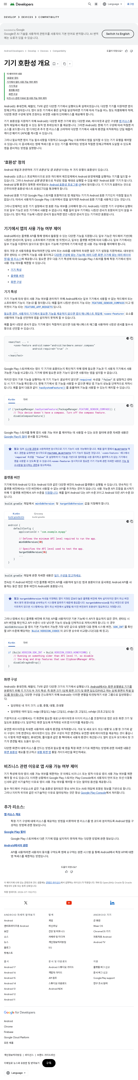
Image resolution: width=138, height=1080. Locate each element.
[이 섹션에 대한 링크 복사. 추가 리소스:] (28, 807)
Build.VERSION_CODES (45, 631)
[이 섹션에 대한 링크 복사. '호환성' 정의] (28, 163)
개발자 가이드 (55, 972)
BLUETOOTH (121, 449)
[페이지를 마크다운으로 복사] (65, 64)
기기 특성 (16, 270)
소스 (6, 936)
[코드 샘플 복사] (132, 338)
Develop (10, 17)
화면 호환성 (10, 752)
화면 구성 (16, 282)
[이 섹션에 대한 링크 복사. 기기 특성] (20, 292)
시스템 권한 (31, 448)
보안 (6, 931)
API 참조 (53, 977)
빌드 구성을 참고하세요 (67, 575)
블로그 (7, 947)
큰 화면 (96, 920)
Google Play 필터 (15, 832)
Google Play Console (93, 793)
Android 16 (10, 972)
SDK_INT (118, 627)
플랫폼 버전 (17, 276)
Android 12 (10, 994)
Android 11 (9, 999)
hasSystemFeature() (52, 387)
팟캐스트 (8, 953)
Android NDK (56, 988)
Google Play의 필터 (15, 436)
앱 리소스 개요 (12, 814)
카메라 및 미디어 (57, 936)
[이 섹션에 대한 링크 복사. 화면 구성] (20, 680)
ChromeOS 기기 (101, 931)
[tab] (11, 399)
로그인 (130, 4)
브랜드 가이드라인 (46, 1055)
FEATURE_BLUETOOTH (59, 453)
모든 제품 (8, 1042)
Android (8, 920)
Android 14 (10, 983)
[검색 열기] (90, 4)
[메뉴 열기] (5, 4)
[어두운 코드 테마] (128, 338)
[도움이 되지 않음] (131, 51)
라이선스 (29, 1055)
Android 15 (10, 977)
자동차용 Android (102, 936)
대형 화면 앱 (44, 752)
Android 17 (10, 967)
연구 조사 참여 (100, 983)
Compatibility (48, 17)
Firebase (8, 1032)
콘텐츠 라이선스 (53, 882)
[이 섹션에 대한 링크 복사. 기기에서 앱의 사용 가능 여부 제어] (64, 229)
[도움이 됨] (126, 51)
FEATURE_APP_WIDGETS (39, 307)
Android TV (99, 942)
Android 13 (9, 988)
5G (50, 947)
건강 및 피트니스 (57, 931)
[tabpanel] (69, 414)
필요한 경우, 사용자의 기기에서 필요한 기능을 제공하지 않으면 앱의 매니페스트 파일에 (53, 314)
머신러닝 (53, 925)
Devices (27, 17)
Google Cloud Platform (16, 1037)
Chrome (8, 1026)
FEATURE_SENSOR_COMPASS (108, 303)
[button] (16, 515)
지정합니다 (51, 493)
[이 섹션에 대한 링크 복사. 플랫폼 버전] (23, 478)
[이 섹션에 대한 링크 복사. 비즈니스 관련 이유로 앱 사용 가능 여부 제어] (81, 767)
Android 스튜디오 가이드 (61, 967)
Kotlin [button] (11, 399)
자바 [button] (25, 399)
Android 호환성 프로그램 (63, 184)
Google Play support (104, 977)
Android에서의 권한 (16, 845)
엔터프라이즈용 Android (16, 925)
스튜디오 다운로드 (58, 983)
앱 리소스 (124, 121)
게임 (51, 920)
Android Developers (14, 50)
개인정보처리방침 (57, 942)
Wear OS (98, 925)
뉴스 (6, 942)
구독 (48, 1063)
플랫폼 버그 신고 (101, 967)
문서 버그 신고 (100, 972)
